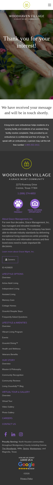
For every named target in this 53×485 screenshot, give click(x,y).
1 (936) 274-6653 (26, 193)
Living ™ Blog (12, 386)
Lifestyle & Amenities (14, 322)
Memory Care (8, 300)
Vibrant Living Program (12, 332)
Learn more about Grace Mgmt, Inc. (18, 251)
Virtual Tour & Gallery (16, 392)
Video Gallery (8, 407)
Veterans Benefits (10, 354)
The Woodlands (9, 448)
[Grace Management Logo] (26, 163)
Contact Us (9, 424)
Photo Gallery (8, 412)
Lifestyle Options (12, 274)
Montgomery (35, 448)
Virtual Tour (7, 401)
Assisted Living (8, 294)
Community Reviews (11, 381)
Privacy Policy (26, 478)
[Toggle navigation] (49, 5)
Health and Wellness (11, 349)
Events (5, 337)
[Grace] (26, 5)
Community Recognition (12, 375)
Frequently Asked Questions (14, 317)
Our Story (8, 360)
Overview (6, 277)
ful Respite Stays (12, 311)
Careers (11, 259)
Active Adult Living (10, 283)
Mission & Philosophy (11, 369)
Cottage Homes (9, 306)
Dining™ (10, 343)
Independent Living (10, 289)
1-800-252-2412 (32, 145)
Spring (26, 448)
